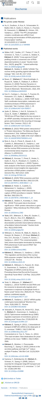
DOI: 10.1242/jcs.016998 (14, 371)
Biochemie (21, 9)
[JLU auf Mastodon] (20, 398)
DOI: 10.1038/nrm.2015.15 (15, 262)
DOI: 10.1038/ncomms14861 (15, 250)
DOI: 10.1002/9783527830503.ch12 (18, 138)
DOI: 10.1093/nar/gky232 (14, 230)
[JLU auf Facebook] (26, 398)
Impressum (28, 393)
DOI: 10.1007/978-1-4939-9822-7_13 (19, 198)
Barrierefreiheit (17, 393)
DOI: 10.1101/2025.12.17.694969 (17, 45)
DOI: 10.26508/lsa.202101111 (16, 156)
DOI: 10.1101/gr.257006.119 (15, 175)
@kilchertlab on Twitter (12, 379)
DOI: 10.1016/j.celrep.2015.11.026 (18, 279)
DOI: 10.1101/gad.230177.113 (16, 297)
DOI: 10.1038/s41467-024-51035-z (18, 126)
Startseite (4, 388)
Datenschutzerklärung (13, 396)
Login (25, 396)
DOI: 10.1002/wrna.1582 (14, 213)
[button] (27, 2)
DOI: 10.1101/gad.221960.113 (16, 322)
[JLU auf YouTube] (23, 398)
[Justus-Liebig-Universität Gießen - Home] (10, 3)
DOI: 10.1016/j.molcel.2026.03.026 (18, 76)
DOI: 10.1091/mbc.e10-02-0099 (17, 356)
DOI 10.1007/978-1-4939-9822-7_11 (18, 183)
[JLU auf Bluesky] (40, 396)
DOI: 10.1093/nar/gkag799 (15, 67)
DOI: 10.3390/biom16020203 (16, 91)
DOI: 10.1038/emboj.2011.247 (16, 332)
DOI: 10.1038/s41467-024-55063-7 (18, 108)
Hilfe (30, 396)
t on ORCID (11, 383)
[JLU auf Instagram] (34, 396)
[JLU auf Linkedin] (37, 396)
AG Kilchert (13, 388)
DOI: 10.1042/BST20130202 (15, 307)
